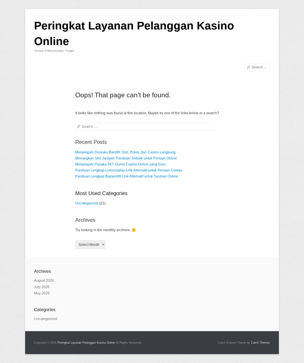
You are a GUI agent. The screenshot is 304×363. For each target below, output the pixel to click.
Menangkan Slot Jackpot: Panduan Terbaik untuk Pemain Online (126, 158)
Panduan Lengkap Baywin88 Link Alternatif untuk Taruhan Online (126, 176)
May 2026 (42, 293)
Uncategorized (86, 203)
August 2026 (44, 280)
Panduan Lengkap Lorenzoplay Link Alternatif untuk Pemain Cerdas (128, 170)
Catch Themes (260, 342)
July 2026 (41, 287)
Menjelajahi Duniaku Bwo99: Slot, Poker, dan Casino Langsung (125, 152)
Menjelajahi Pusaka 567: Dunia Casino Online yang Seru (120, 164)
